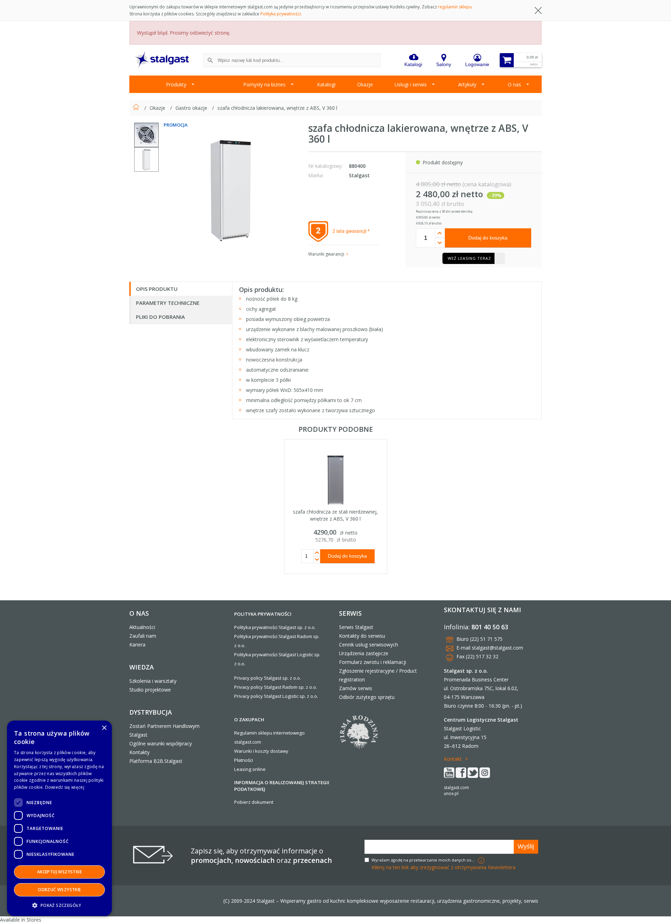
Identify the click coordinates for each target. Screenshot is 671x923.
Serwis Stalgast (356, 627)
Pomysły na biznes (264, 84)
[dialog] (59, 818)
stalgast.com (456, 787)
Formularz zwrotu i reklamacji (372, 662)
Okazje (365, 84)
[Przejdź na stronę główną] (136, 108)
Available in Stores (20, 919)
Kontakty (139, 752)
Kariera (137, 644)
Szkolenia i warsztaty (152, 681)
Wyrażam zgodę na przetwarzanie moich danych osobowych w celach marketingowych (423, 860)
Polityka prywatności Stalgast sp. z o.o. (275, 627)
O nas (514, 84)
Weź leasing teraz (469, 258)
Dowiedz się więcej (64, 787)
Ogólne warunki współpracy (160, 743)
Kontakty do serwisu (362, 635)
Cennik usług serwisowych (368, 644)
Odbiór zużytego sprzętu (367, 697)
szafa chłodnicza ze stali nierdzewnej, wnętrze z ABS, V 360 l (335, 515)
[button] (59, 905)
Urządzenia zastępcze (363, 653)
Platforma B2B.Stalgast (155, 761)
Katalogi (326, 84)
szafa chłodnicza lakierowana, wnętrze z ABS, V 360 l (277, 108)
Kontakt (453, 759)
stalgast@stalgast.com (497, 647)
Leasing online (250, 769)
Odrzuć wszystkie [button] (59, 890)
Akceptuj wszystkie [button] (59, 872)
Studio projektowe (150, 689)
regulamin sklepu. (455, 7)
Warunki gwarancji (326, 254)
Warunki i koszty (251, 751)
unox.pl (451, 793)
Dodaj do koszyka (487, 238)
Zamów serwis (355, 688)
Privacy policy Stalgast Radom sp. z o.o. (275, 687)
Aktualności (142, 627)
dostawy (279, 751)
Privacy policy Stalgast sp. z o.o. (267, 678)
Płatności (243, 760)
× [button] (104, 728)
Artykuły (467, 84)
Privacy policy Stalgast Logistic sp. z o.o (275, 696)
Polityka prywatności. (281, 14)
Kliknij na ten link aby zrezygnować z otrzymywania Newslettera (443, 867)
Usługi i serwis (411, 84)
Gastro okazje (192, 108)
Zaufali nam (142, 635)
